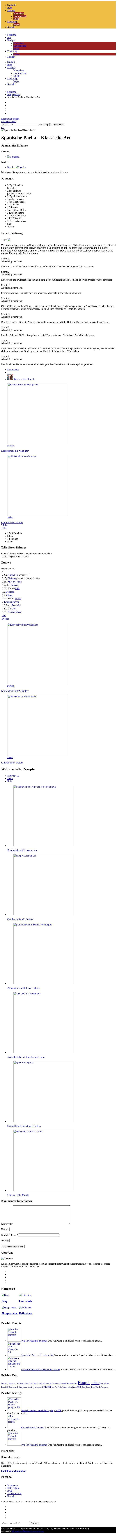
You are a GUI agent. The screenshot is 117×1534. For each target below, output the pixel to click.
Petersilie (16, 605)
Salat (83, 1387)
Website (5, 1240)
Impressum (12, 1485)
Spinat (88, 1387)
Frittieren (46, 1383)
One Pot (54, 1387)
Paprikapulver (14, 612)
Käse (20, 1387)
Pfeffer (5, 618)
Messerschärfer (28, 1387)
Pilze (74, 1387)
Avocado (4, 1383)
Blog (9, 7)
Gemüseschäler (72, 1383)
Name (5, 1229)
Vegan (16, 24)
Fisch (41, 1383)
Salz (4, 615)
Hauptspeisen (19, 16)
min (40, 124)
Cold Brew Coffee (22, 1383)
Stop (46, 124)
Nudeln (46, 1386)
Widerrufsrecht (14, 1493)
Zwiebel (10, 591)
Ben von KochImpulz (24, 379)
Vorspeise (104, 1387)
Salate (16, 18)
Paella (10, 778)
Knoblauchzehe (11, 602)
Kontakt (11, 27)
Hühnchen (13, 575)
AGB (10, 1490)
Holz (101, 1383)
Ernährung (12, 21)
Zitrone (9, 595)
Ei (37, 1383)
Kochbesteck (13, 1387)
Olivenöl (12, 608)
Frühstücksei (54, 1383)
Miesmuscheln (15, 581)
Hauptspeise (13, 775)
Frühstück (25, 1301)
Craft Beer (32, 1383)
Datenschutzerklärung (33, 1531)
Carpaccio (11, 1383)
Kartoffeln (5, 1387)
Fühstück (63, 1383)
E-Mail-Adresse (9, 1235)
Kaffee (106, 1383)
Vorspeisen (18, 13)
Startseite (11, 5)
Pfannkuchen (67, 1387)
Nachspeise (38, 1387)
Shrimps (12, 578)
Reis (17, 588)
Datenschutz (13, 1488)
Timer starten (57, 124)
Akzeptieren (17, 1531)
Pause (5, 124)
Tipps (93, 1387)
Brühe (18, 598)
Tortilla (98, 1387)
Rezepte (11, 10)
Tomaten (14, 585)
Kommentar (13, 369)
